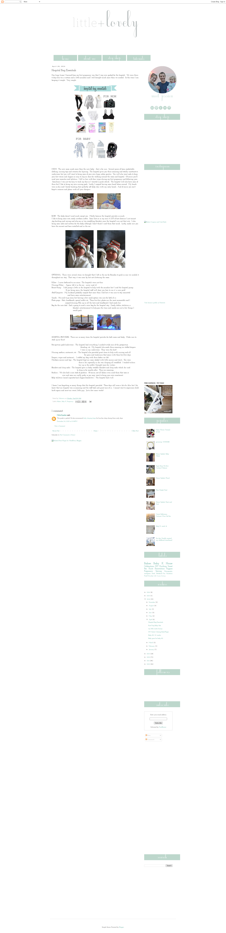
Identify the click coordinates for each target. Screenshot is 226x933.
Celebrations (149, 566)
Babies (59, 401)
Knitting (163, 566)
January (151, 649)
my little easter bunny (155, 629)
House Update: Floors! (163, 478)
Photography (168, 571)
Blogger (121, 927)
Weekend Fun (160, 573)
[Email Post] (90, 401)
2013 (148, 654)
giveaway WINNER (163, 442)
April (151, 619)
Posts (149, 735)
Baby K (64, 401)
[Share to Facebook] (83, 401)
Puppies (169, 569)
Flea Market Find (161, 490)
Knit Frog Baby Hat (154, 625)
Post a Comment (60, 426)
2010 (148, 664)
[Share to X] (81, 401)
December (152, 602)
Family (159, 576)
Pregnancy (70, 401)
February (152, 646)
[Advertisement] (96, 45)
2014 (148, 599)
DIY (157, 566)
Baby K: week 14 (161, 526)
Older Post (135, 431)
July (150, 609)
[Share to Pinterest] (85, 401)
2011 (148, 661)
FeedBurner (162, 727)
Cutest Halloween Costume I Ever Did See (163, 515)
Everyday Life (152, 576)
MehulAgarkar (62, 415)
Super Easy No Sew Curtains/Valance (162, 467)
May (150, 616)
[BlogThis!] (79, 401)
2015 (148, 596)
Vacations (169, 573)
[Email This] (76, 401)
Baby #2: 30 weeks (154, 635)
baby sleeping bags (89, 418)
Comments (150, 739)
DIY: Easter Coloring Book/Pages (158, 632)
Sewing (159, 571)
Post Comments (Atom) (67, 435)
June (150, 612)
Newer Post (55, 431)
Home (96, 431)
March (151, 642)
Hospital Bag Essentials (155, 622)
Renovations (160, 569)
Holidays (163, 576)
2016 (148, 592)
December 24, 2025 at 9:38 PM (67, 421)
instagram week (149, 573)
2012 (148, 657)
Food (145, 576)
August (151, 606)
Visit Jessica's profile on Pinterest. (154, 303)
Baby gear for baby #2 (155, 638)
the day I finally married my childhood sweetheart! (164, 539)
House (169, 563)
